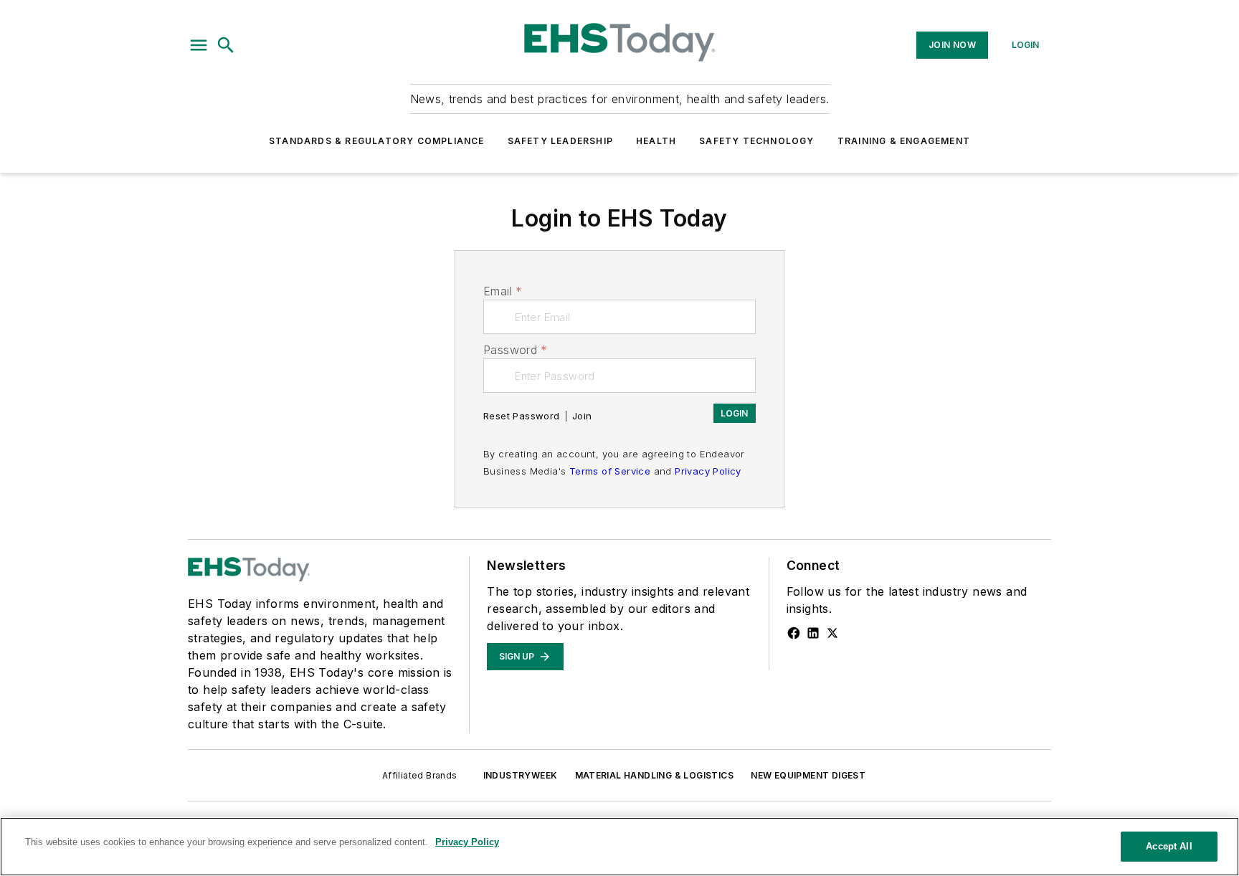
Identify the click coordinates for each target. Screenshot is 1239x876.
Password (515, 350)
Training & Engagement (903, 140)
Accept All (1169, 846)
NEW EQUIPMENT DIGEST (808, 775)
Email (502, 291)
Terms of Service (609, 471)
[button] (198, 45)
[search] (226, 45)
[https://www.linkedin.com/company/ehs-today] (813, 633)
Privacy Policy (708, 471)
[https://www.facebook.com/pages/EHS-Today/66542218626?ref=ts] (794, 633)
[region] (619, 846)
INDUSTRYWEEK (520, 775)
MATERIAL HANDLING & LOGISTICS (654, 775)
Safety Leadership (560, 140)
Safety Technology (756, 140)
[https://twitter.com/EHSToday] (832, 633)
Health (656, 140)
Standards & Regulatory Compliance (377, 140)
